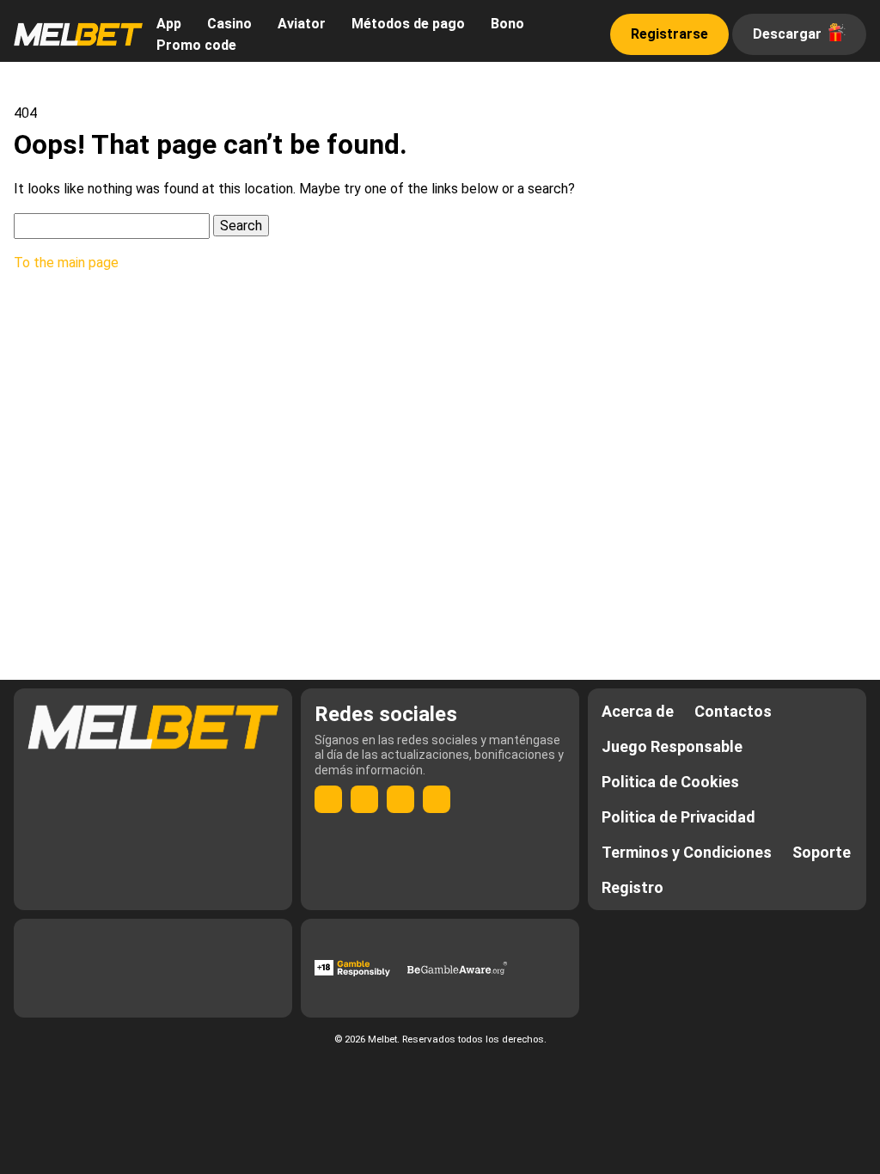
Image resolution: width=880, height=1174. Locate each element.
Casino (229, 23)
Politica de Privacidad (678, 817)
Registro (632, 887)
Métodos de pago (408, 23)
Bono (507, 23)
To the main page (66, 262)
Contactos (733, 711)
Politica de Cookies (670, 782)
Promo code (196, 45)
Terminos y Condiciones (687, 852)
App (168, 23)
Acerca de (638, 711)
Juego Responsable (672, 746)
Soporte (821, 852)
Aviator (302, 23)
